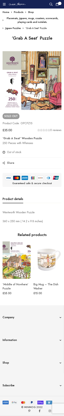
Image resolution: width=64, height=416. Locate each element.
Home (6, 12)
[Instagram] (49, 411)
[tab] (13, 199)
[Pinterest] (29, 411)
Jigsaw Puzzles (13, 28)
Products (18, 12)
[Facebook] (39, 411)
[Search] (51, 4)
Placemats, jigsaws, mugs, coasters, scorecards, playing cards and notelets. (32, 20)
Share (10, 163)
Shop (31, 12)
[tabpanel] (32, 217)
